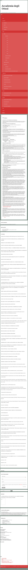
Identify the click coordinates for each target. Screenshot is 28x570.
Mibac (2, 559)
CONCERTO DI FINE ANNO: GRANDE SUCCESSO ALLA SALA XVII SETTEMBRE (11, 245)
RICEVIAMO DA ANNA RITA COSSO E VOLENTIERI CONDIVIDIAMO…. (10, 407)
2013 (7, 42)
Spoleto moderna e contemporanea (7, 86)
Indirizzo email (14, 476)
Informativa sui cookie (3, 566)
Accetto (1, 569)
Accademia (3, 20)
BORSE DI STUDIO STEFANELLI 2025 (6, 259)
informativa (21, 484)
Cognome (3, 481)
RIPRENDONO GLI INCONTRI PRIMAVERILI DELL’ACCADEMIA (9, 356)
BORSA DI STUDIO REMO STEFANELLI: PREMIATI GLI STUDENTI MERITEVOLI (11, 410)
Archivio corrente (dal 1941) (7, 95)
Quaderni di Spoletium (6, 77)
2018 (7, 53)
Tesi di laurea (6, 66)
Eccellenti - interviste (4, 230)
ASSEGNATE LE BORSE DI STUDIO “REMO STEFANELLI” (8, 361)
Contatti (3, 110)
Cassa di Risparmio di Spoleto (5, 561)
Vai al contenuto (2, 16)
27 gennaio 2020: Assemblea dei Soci (6, 392)
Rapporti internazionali (6, 62)
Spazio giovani (5, 64)
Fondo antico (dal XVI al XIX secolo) (7, 99)
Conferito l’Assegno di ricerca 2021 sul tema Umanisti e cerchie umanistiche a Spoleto (13, 364)
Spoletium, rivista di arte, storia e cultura (8, 75)
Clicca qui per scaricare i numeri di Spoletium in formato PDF (8, 224)
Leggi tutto (3, 569)
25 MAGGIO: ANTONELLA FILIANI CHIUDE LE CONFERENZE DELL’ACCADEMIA (11, 306)
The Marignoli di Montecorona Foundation (7, 562)
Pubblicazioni (4, 73)
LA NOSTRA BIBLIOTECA (4, 412)
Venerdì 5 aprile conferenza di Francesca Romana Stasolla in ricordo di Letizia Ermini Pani (13, 443)
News (3, 108)
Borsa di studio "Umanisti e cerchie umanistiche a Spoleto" (9, 229)
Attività (3, 31)
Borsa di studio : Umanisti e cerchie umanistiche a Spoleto (9, 465)
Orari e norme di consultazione (7, 106)
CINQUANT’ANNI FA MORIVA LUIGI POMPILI (7, 254)
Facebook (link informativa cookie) (7, 206)
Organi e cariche (5, 27)
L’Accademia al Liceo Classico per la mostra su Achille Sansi (9, 315)
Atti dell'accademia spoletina (5, 521)
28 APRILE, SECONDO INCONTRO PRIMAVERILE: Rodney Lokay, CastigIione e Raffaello (12, 351)
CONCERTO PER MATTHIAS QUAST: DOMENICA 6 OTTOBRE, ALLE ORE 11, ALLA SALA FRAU (13, 296)
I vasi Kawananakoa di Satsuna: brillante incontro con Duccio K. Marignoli (11, 309)
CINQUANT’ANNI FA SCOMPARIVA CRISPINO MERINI (8, 333)
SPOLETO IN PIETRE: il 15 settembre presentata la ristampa (9, 328)
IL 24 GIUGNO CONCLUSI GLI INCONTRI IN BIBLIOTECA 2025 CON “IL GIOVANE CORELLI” (13, 256)
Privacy (5, 217)
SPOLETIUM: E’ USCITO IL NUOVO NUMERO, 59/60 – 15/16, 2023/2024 (10, 301)
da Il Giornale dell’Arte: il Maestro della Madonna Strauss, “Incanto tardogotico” (12, 370)
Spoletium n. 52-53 (3, 462)
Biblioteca (3, 97)
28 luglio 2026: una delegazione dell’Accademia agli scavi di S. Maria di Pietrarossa (12, 236)
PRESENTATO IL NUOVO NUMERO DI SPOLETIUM (7, 242)
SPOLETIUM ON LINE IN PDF (5, 415)
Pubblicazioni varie (6, 88)
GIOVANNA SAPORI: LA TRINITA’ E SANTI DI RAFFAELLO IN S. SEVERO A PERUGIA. (12, 342)
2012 (7, 40)
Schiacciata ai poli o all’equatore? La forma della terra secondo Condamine (11, 318)
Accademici (5, 29)
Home (3, 18)
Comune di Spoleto (4, 558)
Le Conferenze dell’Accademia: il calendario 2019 (8, 453)
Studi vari (5, 84)
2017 (7, 51)
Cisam (2, 560)
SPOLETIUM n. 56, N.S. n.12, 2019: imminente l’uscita (8, 384)
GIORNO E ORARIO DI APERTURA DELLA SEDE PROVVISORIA (9, 291)
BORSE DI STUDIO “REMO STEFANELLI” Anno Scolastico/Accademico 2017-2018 (12, 421)
